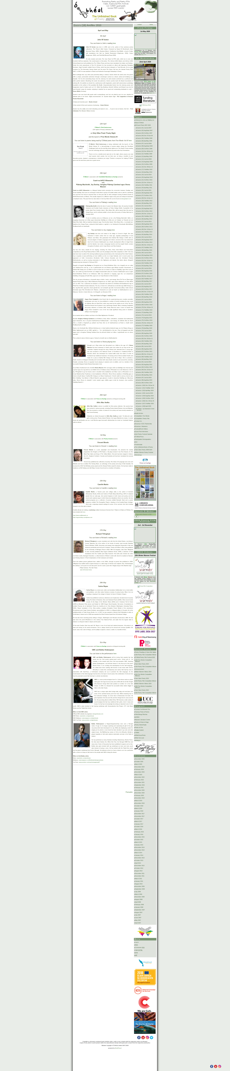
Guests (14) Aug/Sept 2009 (144, 161)
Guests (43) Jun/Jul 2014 (144, 237)
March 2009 (138, 894)
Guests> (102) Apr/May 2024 (145, 390)
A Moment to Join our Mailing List (144, 120)
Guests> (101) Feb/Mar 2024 (145, 388)
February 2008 (139, 904)
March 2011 (138, 878)
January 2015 (139, 845)
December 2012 (139, 865)
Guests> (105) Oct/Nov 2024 (145, 398)
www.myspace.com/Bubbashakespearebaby (91, 760)
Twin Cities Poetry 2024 (142, 664)
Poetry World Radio (140, 725)
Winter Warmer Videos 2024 (143, 671)
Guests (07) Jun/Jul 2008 (144, 143)
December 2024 (139, 767)
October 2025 (139, 761)
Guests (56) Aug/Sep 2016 (144, 271)
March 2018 (138, 808)
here (114, 43)
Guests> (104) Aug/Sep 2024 (145, 395)
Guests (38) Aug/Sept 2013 (144, 224)
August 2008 (138, 899)
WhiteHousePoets (140, 735)
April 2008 (138, 902)
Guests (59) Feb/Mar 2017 (144, 278)
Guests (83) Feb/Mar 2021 (144, 341)
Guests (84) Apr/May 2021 (144, 343)
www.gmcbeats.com (97, 714)
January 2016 (139, 834)
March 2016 (138, 829)
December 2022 (139, 777)
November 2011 (139, 876)
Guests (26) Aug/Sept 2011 (144, 192)
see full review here (86, 569)
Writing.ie (137, 740)
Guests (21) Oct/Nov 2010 (144, 180)
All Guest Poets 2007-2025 (143, 125)
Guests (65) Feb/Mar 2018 (144, 294)
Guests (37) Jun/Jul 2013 (144, 221)
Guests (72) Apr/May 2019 (144, 312)
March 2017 (138, 821)
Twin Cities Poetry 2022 (142, 690)
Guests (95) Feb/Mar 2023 (144, 372)
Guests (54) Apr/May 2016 (144, 265)
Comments (139, 947)
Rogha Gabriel (139, 730)
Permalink (129, 792)
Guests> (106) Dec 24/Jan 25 (145, 401)
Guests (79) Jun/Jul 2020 (144, 330)
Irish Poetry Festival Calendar (143, 434)
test (136, 442)
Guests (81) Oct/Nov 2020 (144, 336)
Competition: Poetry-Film (142, 418)
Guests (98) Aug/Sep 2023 (144, 380)
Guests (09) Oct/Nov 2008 (144, 148)
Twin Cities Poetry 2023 (142, 678)
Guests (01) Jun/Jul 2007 (144, 128)
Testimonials (138, 444)
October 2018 (139, 806)
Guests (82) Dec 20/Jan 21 (145, 338)
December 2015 (139, 837)
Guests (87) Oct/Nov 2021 (144, 351)
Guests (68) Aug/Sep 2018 (144, 302)
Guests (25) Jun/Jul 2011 (144, 190)
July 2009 (138, 891)
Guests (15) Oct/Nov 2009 (144, 164)
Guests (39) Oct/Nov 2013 (144, 226)
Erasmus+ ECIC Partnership (143, 423)
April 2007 (138, 923)
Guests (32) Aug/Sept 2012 (144, 208)
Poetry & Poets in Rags (142, 722)
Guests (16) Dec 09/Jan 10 (145, 167)
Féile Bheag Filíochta (141, 714)
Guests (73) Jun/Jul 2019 (144, 315)
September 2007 (140, 910)
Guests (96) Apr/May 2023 (144, 375)
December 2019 (139, 798)
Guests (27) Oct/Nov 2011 (144, 195)
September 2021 (140, 785)
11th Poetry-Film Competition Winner (145, 681)
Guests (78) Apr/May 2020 (144, 328)
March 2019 (138, 800)
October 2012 (139, 868)
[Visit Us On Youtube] (216, 1067)
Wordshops (138, 455)
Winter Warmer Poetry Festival (144, 452)
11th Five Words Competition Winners (143, 675)
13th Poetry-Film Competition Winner (145, 654)
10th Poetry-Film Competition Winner (145, 692)
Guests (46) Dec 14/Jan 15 (145, 245)
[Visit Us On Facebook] (212, 1067)
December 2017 (139, 813)
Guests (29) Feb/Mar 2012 (144, 200)
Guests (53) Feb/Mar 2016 (144, 263)
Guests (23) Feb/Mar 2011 (144, 185)
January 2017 (139, 824)
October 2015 (139, 839)
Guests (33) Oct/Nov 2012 (144, 211)
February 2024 (139, 769)
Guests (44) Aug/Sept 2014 (144, 239)
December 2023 (139, 772)
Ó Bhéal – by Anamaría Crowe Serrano (145, 409)
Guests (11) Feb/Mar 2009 (144, 153)
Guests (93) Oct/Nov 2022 (144, 367)
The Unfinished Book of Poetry (144, 447)
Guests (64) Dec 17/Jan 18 (145, 291)
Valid (139, 950)
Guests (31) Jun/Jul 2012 (144, 206)
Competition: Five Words (142, 416)
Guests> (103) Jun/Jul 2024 (145, 393)
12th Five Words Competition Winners (143, 660)
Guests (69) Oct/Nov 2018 (144, 304)
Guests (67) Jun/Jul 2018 (144, 299)
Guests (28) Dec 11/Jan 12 (144, 198)
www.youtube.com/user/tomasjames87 (89, 762)
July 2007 (138, 915)
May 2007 (138, 920)
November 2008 (139, 896)
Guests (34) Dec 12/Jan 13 (145, 213)
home (151, 24)
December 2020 (139, 790)
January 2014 (139, 855)
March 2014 (138, 852)
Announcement (139, 669)
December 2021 (139, 782)
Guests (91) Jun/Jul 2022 (144, 362)
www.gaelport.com (126, 198)
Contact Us (138, 421)
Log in (137, 942)
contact (139, 24)
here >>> (143, 54)
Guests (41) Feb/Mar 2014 (144, 232)
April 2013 (138, 863)
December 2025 (139, 759)
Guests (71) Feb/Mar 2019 (144, 310)
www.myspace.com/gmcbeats (90, 718)
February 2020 (139, 795)
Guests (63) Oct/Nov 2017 (144, 289)
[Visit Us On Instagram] (219, 1067)
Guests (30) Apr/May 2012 (144, 203)
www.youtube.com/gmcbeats (90, 720)
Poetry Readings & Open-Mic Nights (145, 652)
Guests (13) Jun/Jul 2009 (144, 159)
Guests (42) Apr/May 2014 (144, 234)
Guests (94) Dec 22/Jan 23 (145, 369)
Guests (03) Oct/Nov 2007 (144, 133)
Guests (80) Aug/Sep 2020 (144, 333)
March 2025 (138, 764)
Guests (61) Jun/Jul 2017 (144, 284)
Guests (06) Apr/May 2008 (144, 141)
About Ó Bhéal (139, 122)
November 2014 (139, 850)
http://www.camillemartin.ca (80, 515)
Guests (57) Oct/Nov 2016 (144, 273)
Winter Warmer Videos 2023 (143, 683)
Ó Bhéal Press (139, 436)
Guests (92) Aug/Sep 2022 (144, 364)
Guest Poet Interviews (141, 431)
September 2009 (140, 889)
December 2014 (139, 847)
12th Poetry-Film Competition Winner (145, 666)
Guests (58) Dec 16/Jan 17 (145, 276)
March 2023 (138, 774)
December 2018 (139, 803)
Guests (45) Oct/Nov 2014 (144, 242)
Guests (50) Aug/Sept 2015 (144, 255)
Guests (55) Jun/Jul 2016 (144, 268)
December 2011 (139, 873)
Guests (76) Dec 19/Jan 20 (145, 323)
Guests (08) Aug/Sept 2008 (144, 146)
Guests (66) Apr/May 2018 (144, 297)
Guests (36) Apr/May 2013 (144, 219)
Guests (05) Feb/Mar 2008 (144, 138)
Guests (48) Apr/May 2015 (144, 250)
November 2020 (139, 792)
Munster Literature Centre (142, 719)
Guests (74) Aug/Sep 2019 (144, 317)
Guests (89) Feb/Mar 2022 (144, 356)
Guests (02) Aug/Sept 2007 (144, 130)
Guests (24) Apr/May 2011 (144, 187)
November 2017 (139, 816)
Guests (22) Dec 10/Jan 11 (144, 182)
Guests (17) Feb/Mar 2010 (144, 169)
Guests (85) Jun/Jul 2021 (144, 346)
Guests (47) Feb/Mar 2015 (144, 247)
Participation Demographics (143, 439)
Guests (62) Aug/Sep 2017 (144, 286)
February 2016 (139, 832)
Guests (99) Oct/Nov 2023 (144, 382)
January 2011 (139, 881)
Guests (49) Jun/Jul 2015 (144, 252)
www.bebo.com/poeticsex (84, 758)
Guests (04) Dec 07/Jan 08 (145, 135)
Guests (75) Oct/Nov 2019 (144, 320)
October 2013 (139, 860)
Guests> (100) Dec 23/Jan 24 (145, 385)
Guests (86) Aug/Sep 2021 (144, 349)
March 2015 (138, 842)
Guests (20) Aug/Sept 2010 (144, 177)
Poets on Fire (139, 727)
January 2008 (139, 907)
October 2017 (139, 818)
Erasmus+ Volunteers (141, 426)
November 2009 (139, 886)
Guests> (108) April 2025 (144, 406)
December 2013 (139, 857)
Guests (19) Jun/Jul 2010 (144, 174)
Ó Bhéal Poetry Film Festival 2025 (145, 657)
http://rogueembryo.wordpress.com (82, 517)
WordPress (118, 1048)
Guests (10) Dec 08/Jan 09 (145, 151)
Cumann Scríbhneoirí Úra (142, 709)
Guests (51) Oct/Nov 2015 (144, 258)
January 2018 (139, 811)
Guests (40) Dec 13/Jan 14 (145, 229)
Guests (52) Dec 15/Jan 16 (145, 260)
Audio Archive (139, 413)
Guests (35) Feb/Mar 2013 (144, 216)
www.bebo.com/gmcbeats (87, 716)
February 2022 (139, 779)
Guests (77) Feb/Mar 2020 (144, 325)
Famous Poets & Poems (142, 712)
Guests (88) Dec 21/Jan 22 (145, 354)
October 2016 (139, 826)
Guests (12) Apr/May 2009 (144, 156)
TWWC (137, 732)
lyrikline (137, 717)
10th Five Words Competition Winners (143, 686)
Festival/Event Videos (141, 429)
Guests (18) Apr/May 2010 (87, 25)
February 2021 (139, 787)
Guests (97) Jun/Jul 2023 (144, 377)
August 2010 (138, 884)
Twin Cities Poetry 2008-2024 (143, 449)
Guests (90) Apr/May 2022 (144, 359)
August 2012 (138, 871)
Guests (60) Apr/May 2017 (144, 281)
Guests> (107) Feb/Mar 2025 (145, 403)
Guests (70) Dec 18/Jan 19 (145, 307)
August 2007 (138, 912)
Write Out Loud (139, 738)
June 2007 (138, 917)
